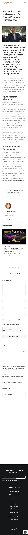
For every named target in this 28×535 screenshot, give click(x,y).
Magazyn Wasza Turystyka (14, 516)
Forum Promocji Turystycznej (14, 518)
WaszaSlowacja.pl (14, 519)
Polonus (18, 192)
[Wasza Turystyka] (7, 2)
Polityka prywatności (14, 506)
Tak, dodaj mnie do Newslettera (11, 324)
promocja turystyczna (14, 194)
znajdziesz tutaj (19, 180)
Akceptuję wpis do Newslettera (11, 480)
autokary (6, 190)
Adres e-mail (6, 305)
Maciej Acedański (11, 192)
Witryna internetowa (7, 312)
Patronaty (14, 504)
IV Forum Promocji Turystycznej (17, 190)
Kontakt (14, 502)
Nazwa (4, 298)
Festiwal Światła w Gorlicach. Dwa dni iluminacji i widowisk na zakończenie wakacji (14, 250)
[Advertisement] (14, 414)
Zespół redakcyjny (14, 508)
